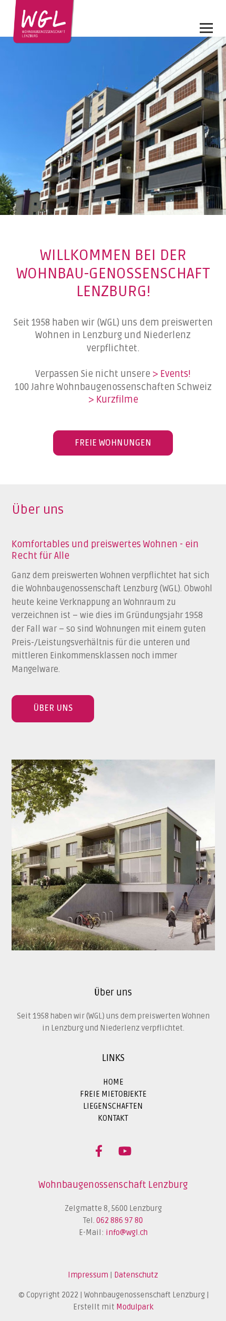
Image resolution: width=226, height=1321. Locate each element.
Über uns (53, 708)
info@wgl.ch (127, 1232)
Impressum (88, 1275)
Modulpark (134, 1307)
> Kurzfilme (113, 399)
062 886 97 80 (119, 1220)
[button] (100, 203)
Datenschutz (136, 1275)
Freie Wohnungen (113, 443)
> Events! (171, 374)
